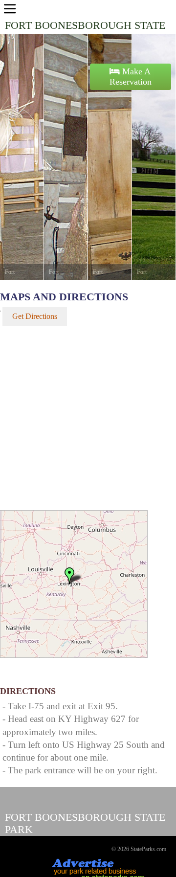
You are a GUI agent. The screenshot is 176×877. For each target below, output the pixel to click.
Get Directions (34, 316)
